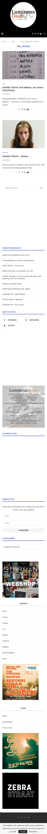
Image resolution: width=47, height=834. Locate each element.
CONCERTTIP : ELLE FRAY (13, 305)
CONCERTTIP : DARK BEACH (14, 294)
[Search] (44, 33)
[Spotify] (41, 33)
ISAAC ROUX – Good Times (13, 266)
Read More (33, 831)
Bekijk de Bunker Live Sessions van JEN (17, 271)
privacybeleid (7, 722)
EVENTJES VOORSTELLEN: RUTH (16, 255)
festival (5, 635)
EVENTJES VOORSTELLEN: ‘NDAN (16, 289)
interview (5, 641)
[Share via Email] (28, 109)
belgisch (5, 647)
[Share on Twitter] (25, 109)
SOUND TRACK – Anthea (15, 156)
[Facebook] (32, 33)
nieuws (5, 617)
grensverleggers (8, 653)
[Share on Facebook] (22, 109)
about (4, 659)
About (4, 716)
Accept (22, 832)
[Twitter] (35, 33)
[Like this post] (19, 109)
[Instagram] (38, 33)
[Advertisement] (23, 218)
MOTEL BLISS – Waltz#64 (12, 300)
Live (4, 629)
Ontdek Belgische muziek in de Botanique (18, 260)
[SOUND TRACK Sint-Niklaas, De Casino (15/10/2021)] (23, 65)
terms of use (7, 728)
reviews (5, 623)
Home (4, 41)
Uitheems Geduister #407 (12, 284)
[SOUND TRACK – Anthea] (23, 134)
